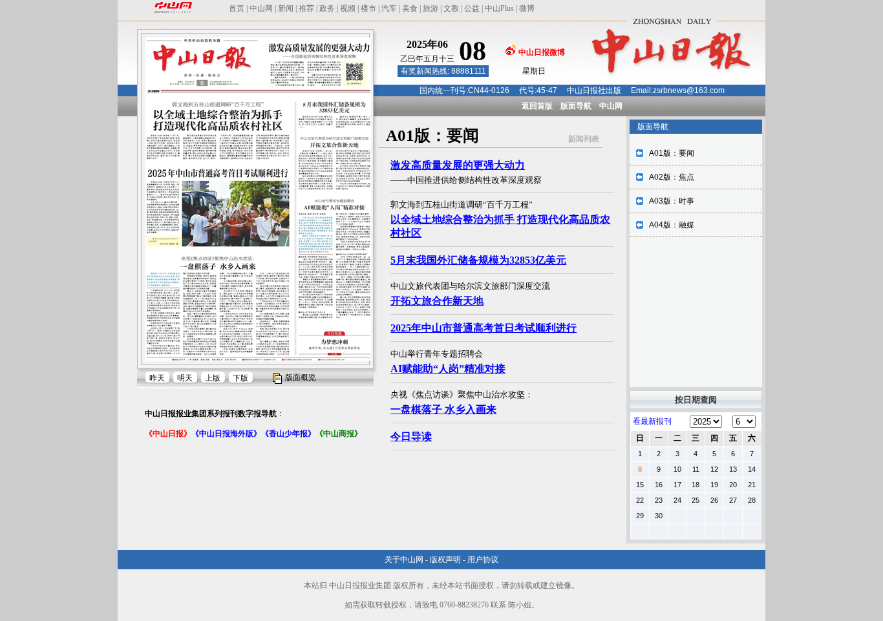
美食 (410, 8)
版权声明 (445, 559)
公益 (472, 8)
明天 (185, 378)
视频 (348, 8)
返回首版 (537, 106)
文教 (451, 8)
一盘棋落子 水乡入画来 (443, 409)
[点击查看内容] (218, 115)
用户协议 (482, 559)
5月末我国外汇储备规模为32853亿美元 (478, 260)
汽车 (389, 8)
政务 (327, 8)
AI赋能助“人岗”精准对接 (447, 368)
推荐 (306, 8)
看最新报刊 (652, 421)
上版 (212, 378)
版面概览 (300, 377)
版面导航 (575, 106)
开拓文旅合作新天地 (437, 300)
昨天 (157, 378)
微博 (527, 8)
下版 (240, 378)
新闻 (285, 8)
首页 (236, 8)
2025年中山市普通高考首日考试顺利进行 (483, 327)
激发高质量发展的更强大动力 (457, 165)
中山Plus (499, 8)
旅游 (430, 8)
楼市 (368, 8)
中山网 (261, 8)
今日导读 (411, 436)
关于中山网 (404, 559)
